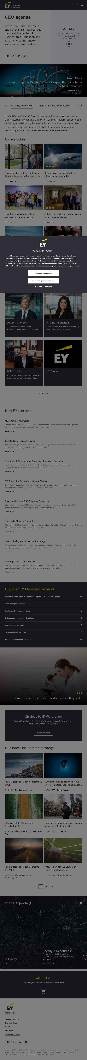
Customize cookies (43, 286)
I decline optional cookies (43, 280)
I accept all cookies (43, 273)
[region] (43, 264)
